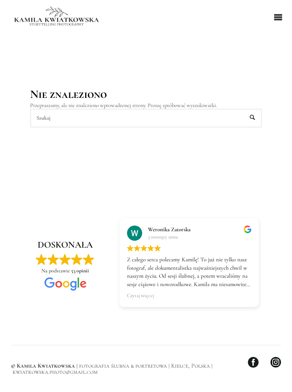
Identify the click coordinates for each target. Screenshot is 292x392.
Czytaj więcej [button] (140, 296)
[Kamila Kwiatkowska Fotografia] (56, 17)
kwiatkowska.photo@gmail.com (55, 372)
